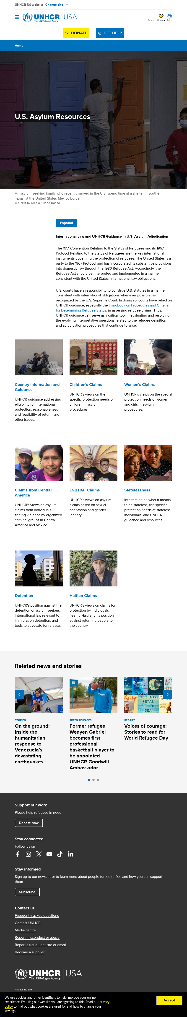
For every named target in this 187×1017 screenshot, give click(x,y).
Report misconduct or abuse (37, 937)
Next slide (167, 694)
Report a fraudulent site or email (40, 944)
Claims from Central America (33, 492)
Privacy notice (23, 989)
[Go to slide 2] (94, 781)
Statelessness (137, 490)
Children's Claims (86, 385)
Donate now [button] (29, 822)
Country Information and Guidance (37, 387)
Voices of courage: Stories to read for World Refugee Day (146, 732)
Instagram (28, 854)
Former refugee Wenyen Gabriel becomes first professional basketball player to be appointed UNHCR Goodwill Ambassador (92, 746)
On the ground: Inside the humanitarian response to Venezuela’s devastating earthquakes (32, 743)
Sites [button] (169, 20)
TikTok (60, 854)
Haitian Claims (83, 596)
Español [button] (66, 222)
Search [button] (151, 20)
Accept (169, 1000)
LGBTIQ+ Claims (85, 490)
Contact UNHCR (28, 922)
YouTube (49, 854)
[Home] (38, 17)
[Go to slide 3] (99, 781)
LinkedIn (70, 854)
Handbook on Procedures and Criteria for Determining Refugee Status (112, 308)
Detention (24, 596)
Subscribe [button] (27, 892)
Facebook (18, 854)
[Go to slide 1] (90, 781)
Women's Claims (139, 385)
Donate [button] (161, 20)
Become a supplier (29, 952)
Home (19, 45)
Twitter (39, 854)
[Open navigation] (17, 17)
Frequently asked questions (37, 915)
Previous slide (19, 694)
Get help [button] (113, 33)
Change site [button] (54, 4)
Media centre (25, 930)
